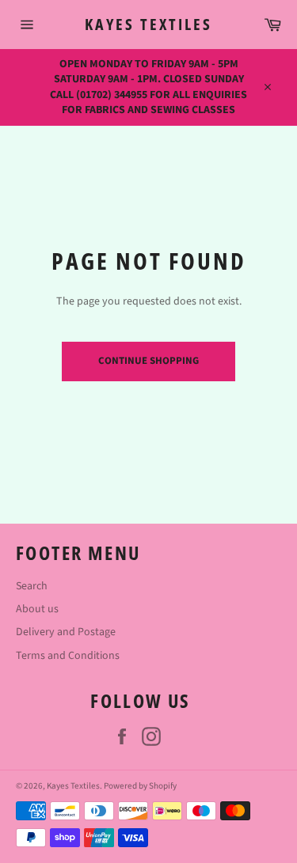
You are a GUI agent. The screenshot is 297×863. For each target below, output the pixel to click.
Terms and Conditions (68, 656)
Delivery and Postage (66, 632)
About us (37, 609)
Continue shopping (148, 361)
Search (32, 586)
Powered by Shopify (140, 786)
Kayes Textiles (148, 24)
